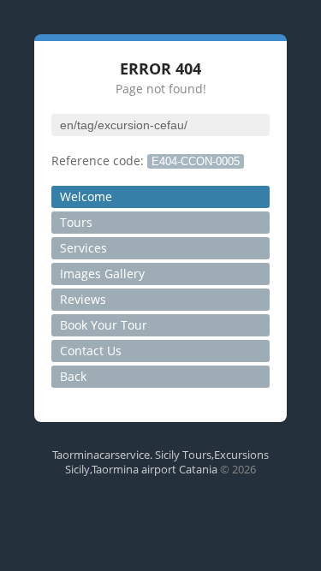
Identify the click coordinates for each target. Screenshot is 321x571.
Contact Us (91, 350)
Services (83, 248)
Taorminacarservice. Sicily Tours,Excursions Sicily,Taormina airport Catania (160, 462)
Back (73, 376)
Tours (76, 222)
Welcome (86, 196)
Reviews (83, 299)
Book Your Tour (103, 325)
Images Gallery (102, 273)
